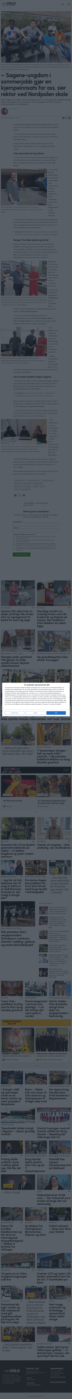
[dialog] (36, 699)
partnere (37, 693)
